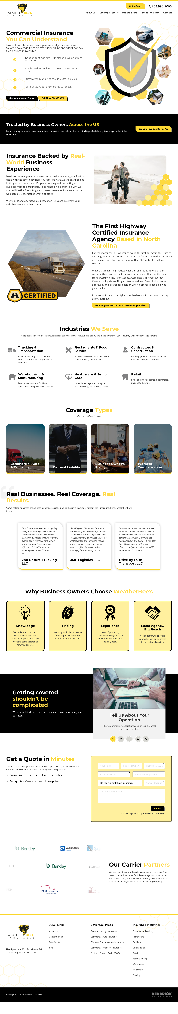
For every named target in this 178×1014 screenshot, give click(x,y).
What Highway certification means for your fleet (120, 305)
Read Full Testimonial (23, 553)
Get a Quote (135, 6)
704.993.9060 (162, 6)
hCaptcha (147, 813)
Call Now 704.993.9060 (53, 98)
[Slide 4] (138, 739)
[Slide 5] (146, 739)
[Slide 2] (121, 739)
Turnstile (160, 813)
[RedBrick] (162, 995)
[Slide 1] (113, 739)
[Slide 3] (129, 739)
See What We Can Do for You (153, 129)
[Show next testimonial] (168, 509)
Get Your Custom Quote (22, 98)
